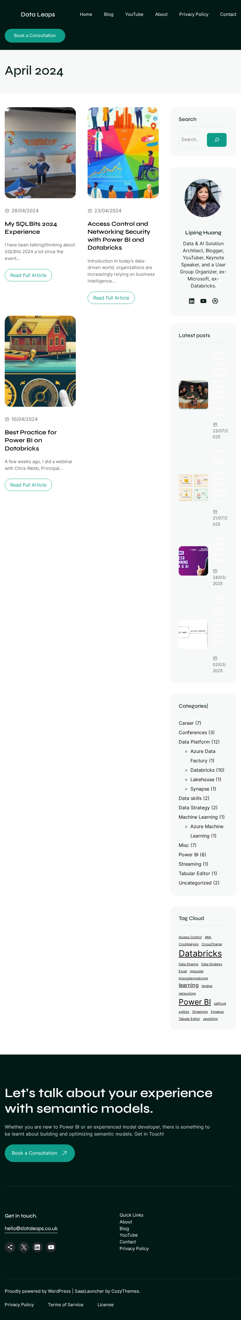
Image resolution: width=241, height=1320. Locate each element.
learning (189, 985)
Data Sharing (188, 964)
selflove (220, 1003)
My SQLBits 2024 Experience (31, 228)
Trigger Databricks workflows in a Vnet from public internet (220, 622)
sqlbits (184, 1012)
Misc (184, 845)
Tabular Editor (194, 873)
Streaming (190, 864)
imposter (197, 971)
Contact (128, 1242)
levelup (207, 986)
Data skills (190, 798)
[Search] (217, 140)
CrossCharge (212, 944)
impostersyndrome (193, 978)
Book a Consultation (35, 35)
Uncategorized (195, 883)
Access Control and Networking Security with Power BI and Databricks (119, 236)
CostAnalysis (189, 944)
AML (208, 937)
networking (187, 994)
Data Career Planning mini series (220, 549)
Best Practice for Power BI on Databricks (31, 440)
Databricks (202, 770)
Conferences (193, 732)
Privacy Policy (134, 1248)
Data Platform (194, 742)
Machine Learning (198, 817)
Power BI (188, 854)
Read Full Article (30, 276)
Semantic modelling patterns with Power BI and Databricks (220, 476)
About (126, 1222)
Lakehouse (202, 779)
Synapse (199, 789)
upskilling (210, 1019)
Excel (183, 971)
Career (186, 723)
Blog (124, 1228)
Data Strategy (194, 808)
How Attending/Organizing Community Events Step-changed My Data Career (220, 383)
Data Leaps (38, 14)
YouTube (129, 1235)
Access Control (190, 937)
